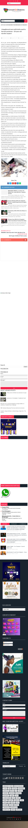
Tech (13, 797)
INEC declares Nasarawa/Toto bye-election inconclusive (12, 408)
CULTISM (5, 788)
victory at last (6, 809)
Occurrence (18, 793)
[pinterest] (20, 819)
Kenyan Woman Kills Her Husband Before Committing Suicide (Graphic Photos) (17, 202)
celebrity (5, 800)
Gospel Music (6, 790)
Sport (16, 795)
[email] (16, 819)
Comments (23, 524)
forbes (21, 800)
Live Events (5, 793)
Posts (5, 642)
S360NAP (12, 795)
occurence (21, 37)
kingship (13, 802)
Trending (18, 797)
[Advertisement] (14, 276)
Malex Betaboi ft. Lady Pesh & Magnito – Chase (17, 552)
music (17, 802)
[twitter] (10, 1)
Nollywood (12, 793)
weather (13, 809)
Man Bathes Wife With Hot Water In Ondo (17, 211)
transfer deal (6, 807)
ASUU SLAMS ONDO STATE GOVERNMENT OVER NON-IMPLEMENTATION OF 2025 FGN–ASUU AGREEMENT (17, 541)
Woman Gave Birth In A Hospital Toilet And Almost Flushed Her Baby (17, 220)
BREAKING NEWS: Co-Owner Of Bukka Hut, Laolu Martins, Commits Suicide (17, 192)
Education (14, 788)
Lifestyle (20, 790)
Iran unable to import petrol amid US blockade (11, 508)
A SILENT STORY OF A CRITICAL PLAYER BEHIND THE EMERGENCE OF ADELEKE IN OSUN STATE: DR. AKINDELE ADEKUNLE (16, 528)
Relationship (6, 795)
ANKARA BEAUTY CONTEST (8, 786)
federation (16, 800)
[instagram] (13, 1)
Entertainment (21, 788)
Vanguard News (5, 507)
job (8, 802)
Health (12, 790)
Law (16, 790)
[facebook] (12, 1)
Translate (7, 767)
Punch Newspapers (6, 511)
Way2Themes (18, 817)
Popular (14, 524)
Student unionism (7, 797)
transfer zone (14, 807)
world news (18, 809)
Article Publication (19, 786)
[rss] (15, 1)
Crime (9, 788)
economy (11, 800)
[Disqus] (14, 310)
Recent (5, 524)
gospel (4, 802)
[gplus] (11, 819)
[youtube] (17, 1)
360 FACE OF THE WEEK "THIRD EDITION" (16, 398)
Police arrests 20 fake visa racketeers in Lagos (17, 392)
